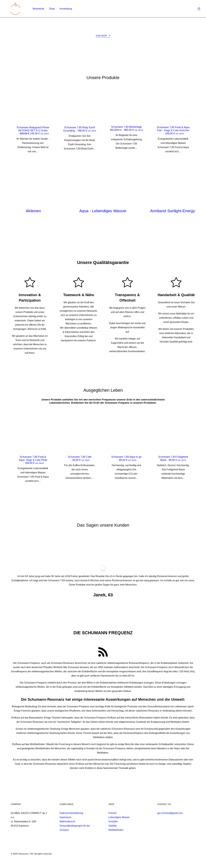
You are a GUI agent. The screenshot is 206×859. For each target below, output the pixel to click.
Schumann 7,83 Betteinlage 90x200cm (126, 128)
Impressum (65, 817)
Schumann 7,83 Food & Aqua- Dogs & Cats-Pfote (33, 459)
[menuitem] (38, 9)
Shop (52, 8)
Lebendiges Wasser (119, 817)
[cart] (199, 9)
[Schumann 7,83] (15, 9)
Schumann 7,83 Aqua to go (126, 458)
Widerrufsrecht (67, 821)
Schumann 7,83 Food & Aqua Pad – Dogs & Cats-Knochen (173, 130)
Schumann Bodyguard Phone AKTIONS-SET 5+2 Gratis (33, 130)
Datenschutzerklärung (71, 813)
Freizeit (112, 813)
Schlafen (113, 821)
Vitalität (112, 825)
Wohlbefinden (115, 830)
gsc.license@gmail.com (170, 813)
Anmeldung (66, 8)
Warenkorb (38, 8)
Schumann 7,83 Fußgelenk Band (173, 458)
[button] (103, 35)
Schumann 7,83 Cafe (79, 458)
